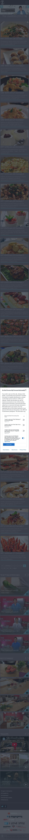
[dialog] (14, 420)
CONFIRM (9, 444)
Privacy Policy (23, 449)
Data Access (14, 449)
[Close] (26, 390)
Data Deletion (6, 449)
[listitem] (14, 416)
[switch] (23, 420)
